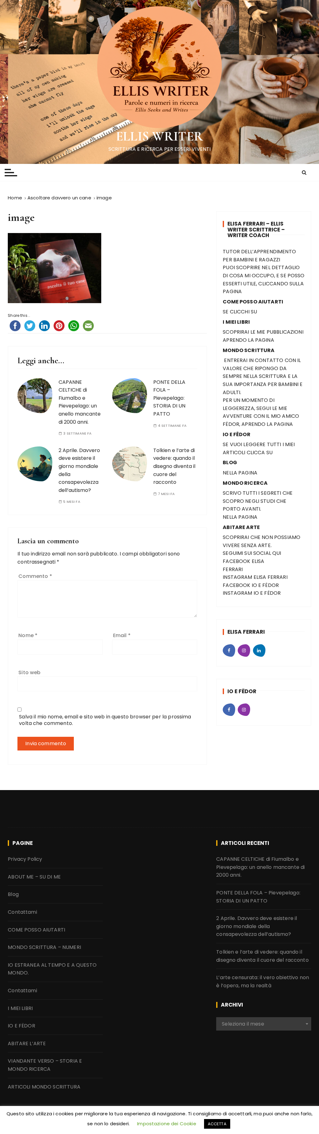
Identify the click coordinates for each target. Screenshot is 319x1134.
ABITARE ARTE (241, 527)
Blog (13, 894)
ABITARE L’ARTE (27, 1043)
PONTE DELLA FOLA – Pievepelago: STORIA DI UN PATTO (169, 398)
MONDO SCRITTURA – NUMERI (44, 947)
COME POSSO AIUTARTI (36, 929)
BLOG (230, 462)
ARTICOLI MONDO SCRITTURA (44, 1086)
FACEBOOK (236, 561)
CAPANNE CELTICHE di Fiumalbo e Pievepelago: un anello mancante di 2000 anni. (80, 402)
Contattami (22, 912)
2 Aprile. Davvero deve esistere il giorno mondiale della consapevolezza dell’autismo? (256, 926)
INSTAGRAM (237, 577)
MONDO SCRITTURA (248, 350)
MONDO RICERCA (245, 483)
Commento (35, 576)
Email (122, 635)
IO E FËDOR (21, 1025)
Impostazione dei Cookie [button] (166, 1123)
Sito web (29, 672)
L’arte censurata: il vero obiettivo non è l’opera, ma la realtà (262, 981)
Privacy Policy (25, 859)
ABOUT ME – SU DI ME (34, 876)
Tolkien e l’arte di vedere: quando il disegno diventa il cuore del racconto (174, 466)
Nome (27, 635)
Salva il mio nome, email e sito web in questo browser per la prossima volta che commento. (105, 720)
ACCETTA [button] (217, 1124)
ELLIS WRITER (159, 136)
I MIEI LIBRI (20, 1008)
